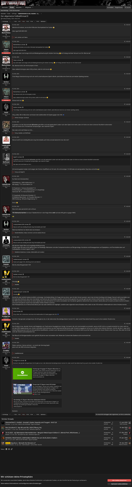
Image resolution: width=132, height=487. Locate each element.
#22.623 (128, 57)
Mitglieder (28, 7)
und (22, 117)
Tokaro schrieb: (17, 60)
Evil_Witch (8, 429)
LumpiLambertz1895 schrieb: (21, 224)
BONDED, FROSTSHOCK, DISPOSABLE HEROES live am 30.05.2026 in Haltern (31, 438)
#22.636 (128, 288)
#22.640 (128, 357)
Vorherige (5, 21)
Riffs (126, 429)
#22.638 (128, 323)
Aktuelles (19, 7)
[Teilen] (125, 25)
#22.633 (128, 237)
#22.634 (128, 256)
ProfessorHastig (6, 18)
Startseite (5, 7)
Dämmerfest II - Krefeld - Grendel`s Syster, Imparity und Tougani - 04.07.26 (31, 422)
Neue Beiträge (4, 10)
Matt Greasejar (123, 424)
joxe (6, 439)
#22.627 (128, 122)
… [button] (12, 21)
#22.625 (128, 88)
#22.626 (128, 104)
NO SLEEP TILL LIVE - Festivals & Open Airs (30, 429)
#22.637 (128, 308)
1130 (15, 21)
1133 (27, 21)
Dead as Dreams (9, 444)
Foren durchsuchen (14, 10)
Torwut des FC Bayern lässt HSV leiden (44, 384)
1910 (37, 21)
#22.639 (128, 342)
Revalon (7, 434)
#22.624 (128, 73)
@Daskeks (35, 124)
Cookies (19, 480)
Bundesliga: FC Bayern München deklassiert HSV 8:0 (29, 400)
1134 (31, 21)
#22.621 (128, 24)
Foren (12, 7)
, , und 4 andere (29, 252)
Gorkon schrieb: (17, 107)
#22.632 (128, 221)
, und (21, 37)
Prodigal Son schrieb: (18, 360)
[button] (23, 7)
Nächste (43, 21)
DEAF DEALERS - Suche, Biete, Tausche (32, 444)
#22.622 (128, 41)
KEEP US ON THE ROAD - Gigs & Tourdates (29, 424)
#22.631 (128, 206)
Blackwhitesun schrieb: (19, 44)
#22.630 (128, 176)
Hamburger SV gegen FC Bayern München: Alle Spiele (49, 369)
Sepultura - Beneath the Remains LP (23, 443)
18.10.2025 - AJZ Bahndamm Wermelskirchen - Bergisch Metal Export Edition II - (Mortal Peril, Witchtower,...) (42, 433)
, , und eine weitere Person (30, 232)
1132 (23, 21)
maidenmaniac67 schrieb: (20, 259)
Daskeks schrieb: (17, 274)
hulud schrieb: (17, 311)
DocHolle (7, 424)
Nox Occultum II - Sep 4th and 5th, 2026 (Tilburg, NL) (23, 428)
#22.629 (128, 154)
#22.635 (128, 271)
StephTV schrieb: (17, 157)
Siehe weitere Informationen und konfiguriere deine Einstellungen (21, 483)
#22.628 (128, 137)
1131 (19, 21)
